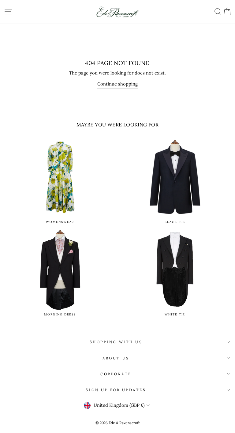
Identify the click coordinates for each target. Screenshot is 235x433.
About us (116, 358)
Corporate (116, 374)
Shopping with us (116, 342)
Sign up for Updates (116, 390)
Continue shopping (117, 84)
